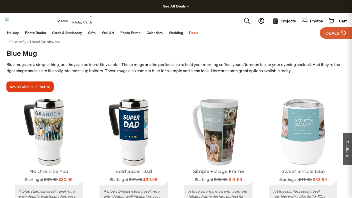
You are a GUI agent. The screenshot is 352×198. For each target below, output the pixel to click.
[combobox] (148, 21)
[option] (17, 42)
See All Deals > (176, 6)
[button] (247, 20)
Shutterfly (17, 42)
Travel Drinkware (44, 42)
